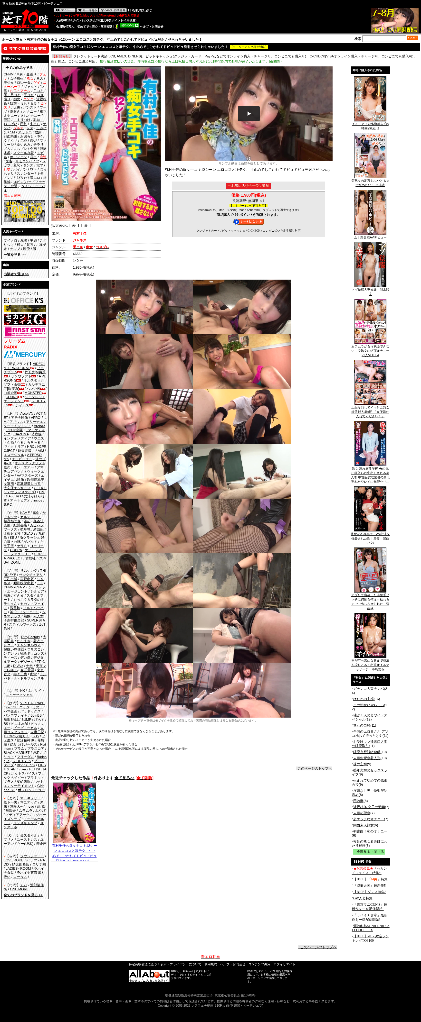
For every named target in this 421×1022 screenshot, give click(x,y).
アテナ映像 (19, 418)
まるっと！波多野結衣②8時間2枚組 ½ (370, 126)
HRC (30, 446)
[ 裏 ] (86, 225)
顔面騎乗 (10, 136)
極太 (20, 244)
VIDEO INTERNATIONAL (24, 366)
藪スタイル (28, 835)
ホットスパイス (23, 773)
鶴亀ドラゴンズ (32, 653)
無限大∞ (16, 806)
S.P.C (8, 504)
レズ (30, 128)
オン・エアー (23, 467)
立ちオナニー (30, 116)
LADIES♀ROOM (18, 868)
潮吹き (15, 111)
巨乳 (23, 124)
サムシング (28, 571)
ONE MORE (19, 889)
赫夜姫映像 (12, 521)
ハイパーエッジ (17, 707)
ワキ (33, 169)
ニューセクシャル (19, 695)
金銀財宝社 (12, 533)
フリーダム (25, 757)
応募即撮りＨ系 (29, 484)
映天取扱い (26, 451)
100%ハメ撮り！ (16, 736)
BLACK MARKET (17, 753)
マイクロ (10, 240)
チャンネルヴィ (29, 645)
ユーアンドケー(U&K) (24, 842)
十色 (29, 666)
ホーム (7, 39)
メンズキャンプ (25, 823)
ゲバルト (30, 542)
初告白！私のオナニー (370, 831)
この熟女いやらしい (368, 705)
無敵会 (11, 810)
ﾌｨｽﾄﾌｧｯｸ (20, 178)
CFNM (9, 74)
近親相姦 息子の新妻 (369, 807)
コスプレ (20, 149)
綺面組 (38, 529)
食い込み (23, 144)
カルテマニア (30, 517)
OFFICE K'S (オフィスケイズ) (25, 490)
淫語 (7, 120)
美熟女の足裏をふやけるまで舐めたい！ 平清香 (370, 183)
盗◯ (33, 140)
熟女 (19, 39)
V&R (36, 753)
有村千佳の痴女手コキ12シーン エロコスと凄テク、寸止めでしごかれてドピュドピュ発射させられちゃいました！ (74, 856)
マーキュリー (30, 798)
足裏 (16, 107)
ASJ (41, 451)
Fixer (22, 769)
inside (37, 500)
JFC (40, 583)
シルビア (37, 591)
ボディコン (18, 157)
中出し (35, 124)
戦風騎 (15, 608)
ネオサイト (36, 691)
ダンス (28, 165)
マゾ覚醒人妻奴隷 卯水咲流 (370, 292)
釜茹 (27, 521)
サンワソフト (21, 376)
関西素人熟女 (363, 825)
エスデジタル (14, 455)
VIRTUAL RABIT (32, 703)
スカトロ (25, 132)
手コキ (38, 91)
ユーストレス (27, 839)
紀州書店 (20, 525)
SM (12, 132)
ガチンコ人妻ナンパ (368, 689)
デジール (27, 662)
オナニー (30, 111)
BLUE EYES (21, 761)
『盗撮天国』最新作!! (369, 885)
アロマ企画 (14, 430)
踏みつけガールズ (23, 744)
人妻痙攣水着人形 (367, 758)
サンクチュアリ (31, 575)
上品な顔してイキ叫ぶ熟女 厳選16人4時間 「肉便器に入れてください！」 (370, 412)
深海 (7, 595)
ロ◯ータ (23, 82)
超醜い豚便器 (14, 649)
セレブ (15, 249)
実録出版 (27, 579)
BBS (35, 736)
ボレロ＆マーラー (31, 790)
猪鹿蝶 (36, 434)
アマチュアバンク (24, 469)
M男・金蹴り (27, 74)
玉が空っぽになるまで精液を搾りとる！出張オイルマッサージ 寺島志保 (370, 665)
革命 (36, 513)
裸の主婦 (360, 764)
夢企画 (41, 844)
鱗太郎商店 (20, 864)
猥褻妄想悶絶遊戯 (367, 752)
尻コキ (29, 95)
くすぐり (10, 140)
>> (15, 254)
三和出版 (10, 579)
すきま (18, 595)
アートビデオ (20, 500)
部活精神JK (25, 740)
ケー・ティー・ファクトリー (23, 552)
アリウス (16, 422)
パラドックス (30, 711)
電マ (39, 165)
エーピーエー (22, 459)
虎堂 (33, 674)
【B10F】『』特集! (371, 879)
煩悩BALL (11, 719)
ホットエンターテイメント (24, 784)
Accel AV (26, 413)
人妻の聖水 (361, 813)
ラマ (33, 860)
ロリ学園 (39, 864)
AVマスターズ (27, 475)
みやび (40, 810)
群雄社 (30, 558)
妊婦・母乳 (18, 103)
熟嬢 (27, 616)
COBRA (12, 397)
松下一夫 (10, 802)
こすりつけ (21, 120)
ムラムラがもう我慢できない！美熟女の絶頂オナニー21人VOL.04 (370, 351)
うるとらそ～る (29, 442)
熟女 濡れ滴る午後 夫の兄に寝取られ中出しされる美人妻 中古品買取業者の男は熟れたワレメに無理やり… (370, 475)
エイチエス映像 (24, 478)
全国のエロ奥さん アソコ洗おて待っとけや (370, 734)
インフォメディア (17, 438)
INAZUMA (21, 434)
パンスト (30, 107)
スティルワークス (22, 624)
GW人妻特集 (363, 898)
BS (6, 724)
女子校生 (17, 78)
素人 (39, 78)
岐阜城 (25, 529)
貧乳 (30, 244)
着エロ (35, 178)
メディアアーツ (17, 815)
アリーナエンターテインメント (25, 424)
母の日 (37, 707)
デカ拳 (25, 657)
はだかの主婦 (363, 699)
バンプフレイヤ (16, 715)
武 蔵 (41, 806)
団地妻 (358, 801)
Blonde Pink (26, 765)
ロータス (20, 877)
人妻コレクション (24, 730)
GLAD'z (29, 533)
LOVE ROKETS (16, 860)
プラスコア (35, 748)
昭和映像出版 (23, 583)
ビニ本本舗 (19, 724)
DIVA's (18, 666)
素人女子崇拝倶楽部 (24, 618)
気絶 (23, 140)
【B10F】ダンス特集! (369, 892)
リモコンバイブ (27, 161)
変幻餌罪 (23, 782)
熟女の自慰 (361, 725)
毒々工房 (20, 674)
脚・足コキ (12, 95)
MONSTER (33, 393)
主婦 (33, 240)
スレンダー (25, 173)
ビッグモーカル (25, 728)
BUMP (26, 719)
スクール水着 (23, 153)
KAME (25, 513)
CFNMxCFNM (14, 587)
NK (22, 691)
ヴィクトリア (14, 446)
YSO (23, 885)
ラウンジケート (32, 856)
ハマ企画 (33, 389)
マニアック (28, 802)
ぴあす (39, 719)
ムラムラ (25, 810)
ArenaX (39, 426)
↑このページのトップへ (314, 768)
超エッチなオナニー (368, 819)
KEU (13, 537)
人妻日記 (37, 732)
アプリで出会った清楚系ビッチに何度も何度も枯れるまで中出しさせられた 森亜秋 (370, 601)
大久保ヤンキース (17, 488)
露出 (33, 157)
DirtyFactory (30, 637)
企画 (33, 149)
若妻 (33, 103)
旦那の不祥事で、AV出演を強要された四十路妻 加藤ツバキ (370, 538)
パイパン (20, 169)
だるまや (23, 641)
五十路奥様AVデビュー (370, 237)
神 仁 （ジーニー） (24, 612)
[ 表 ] (74, 225)
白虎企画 (10, 393)
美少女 (9, 82)
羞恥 (16, 165)
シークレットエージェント (24, 589)
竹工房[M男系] (36, 372)
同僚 (26, 249)
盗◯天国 (27, 670)
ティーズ (22, 405)
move (30, 806)
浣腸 (23, 240)
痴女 (16, 99)
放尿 (38, 132)
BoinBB (36, 715)
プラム (19, 748)
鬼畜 (9, 161)
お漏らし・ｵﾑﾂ (31, 136)
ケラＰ (22, 546)
